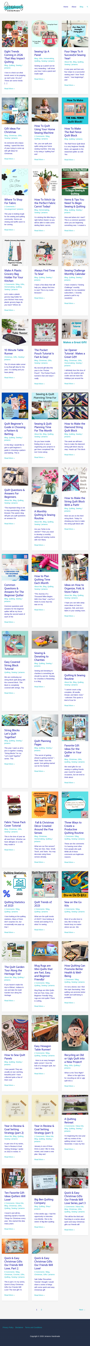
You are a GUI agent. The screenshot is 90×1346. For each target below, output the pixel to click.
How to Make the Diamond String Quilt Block (74, 427)
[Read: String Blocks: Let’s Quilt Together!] (15, 720)
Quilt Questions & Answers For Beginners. (14, 493)
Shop (48, 1206)
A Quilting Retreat (70, 1121)
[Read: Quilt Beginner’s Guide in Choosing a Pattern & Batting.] (15, 406)
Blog (81, 7)
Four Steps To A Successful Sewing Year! (75, 55)
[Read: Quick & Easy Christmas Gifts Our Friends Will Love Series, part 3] (75, 1178)
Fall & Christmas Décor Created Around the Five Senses (44, 827)
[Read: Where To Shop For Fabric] (15, 182)
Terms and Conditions (33, 1327)
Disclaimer (19, 1327)
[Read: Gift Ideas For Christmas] (15, 111)
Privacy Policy (8, 1327)
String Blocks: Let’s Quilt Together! (12, 733)
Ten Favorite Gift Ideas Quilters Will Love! (14, 1196)
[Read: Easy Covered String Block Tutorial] (15, 644)
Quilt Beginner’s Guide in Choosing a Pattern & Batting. (14, 429)
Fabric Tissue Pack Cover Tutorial (15, 824)
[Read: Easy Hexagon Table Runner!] (45, 1028)
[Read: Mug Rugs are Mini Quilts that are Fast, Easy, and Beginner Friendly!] (45, 951)
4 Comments (69, 1126)
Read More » (9, 88)
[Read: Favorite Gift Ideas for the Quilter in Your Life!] (75, 728)
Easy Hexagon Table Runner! (42, 1048)
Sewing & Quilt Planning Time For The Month (43, 427)
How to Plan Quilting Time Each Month (42, 579)
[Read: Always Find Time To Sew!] (45, 253)
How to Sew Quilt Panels (14, 1057)
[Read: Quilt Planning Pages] (45, 725)
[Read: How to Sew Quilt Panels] (15, 1033)
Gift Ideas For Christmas (12, 130)
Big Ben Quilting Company (43, 1201)
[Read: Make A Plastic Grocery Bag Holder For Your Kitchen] (15, 253)
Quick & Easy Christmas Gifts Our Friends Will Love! (43, 1263)
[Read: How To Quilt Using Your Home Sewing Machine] (45, 109)
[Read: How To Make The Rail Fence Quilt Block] (75, 111)
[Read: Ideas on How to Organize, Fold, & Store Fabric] (75, 567)
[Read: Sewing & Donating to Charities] (45, 640)
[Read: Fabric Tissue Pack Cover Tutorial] (15, 804)
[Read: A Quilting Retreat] (75, 1105)
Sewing (18, 65)
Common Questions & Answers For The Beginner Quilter (14, 590)
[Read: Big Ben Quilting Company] (45, 1182)
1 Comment (69, 836)
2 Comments (39, 136)
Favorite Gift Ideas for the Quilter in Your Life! (72, 750)
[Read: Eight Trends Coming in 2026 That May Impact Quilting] (15, 34)
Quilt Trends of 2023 (43, 904)
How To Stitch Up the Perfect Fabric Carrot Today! (45, 203)
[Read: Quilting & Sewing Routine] (75, 651)
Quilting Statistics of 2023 (14, 904)
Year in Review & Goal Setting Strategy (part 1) (44, 1129)
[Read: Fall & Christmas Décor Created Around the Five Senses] (45, 805)
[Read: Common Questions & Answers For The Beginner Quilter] (15, 567)
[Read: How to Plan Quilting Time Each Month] (45, 563)
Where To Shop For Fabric (13, 201)
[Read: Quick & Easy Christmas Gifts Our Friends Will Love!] (45, 1246)
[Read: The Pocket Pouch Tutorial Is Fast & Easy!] (45, 332)
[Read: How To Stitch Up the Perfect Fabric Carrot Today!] (45, 182)
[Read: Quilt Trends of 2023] (45, 884)
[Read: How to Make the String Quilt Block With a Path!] (75, 480)
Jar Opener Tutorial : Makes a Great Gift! (74, 353)
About (74, 7)
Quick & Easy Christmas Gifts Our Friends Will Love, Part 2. (13, 1263)
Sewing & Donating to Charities (41, 656)
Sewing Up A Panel (41, 53)
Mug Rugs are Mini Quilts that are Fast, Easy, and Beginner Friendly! (43, 972)
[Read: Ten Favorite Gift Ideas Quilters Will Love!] (15, 1178)
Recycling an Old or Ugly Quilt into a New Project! (74, 1058)
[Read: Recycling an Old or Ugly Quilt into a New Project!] (75, 1033)
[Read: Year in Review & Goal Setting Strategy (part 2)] (15, 1108)
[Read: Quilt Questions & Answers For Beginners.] (15, 476)
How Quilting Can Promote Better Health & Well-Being (74, 970)
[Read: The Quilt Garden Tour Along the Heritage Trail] (15, 952)
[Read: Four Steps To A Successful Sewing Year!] (75, 34)
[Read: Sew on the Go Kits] (75, 884)
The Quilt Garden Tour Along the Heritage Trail (14, 970)
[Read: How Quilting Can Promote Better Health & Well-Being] (75, 951)
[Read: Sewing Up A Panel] (45, 34)
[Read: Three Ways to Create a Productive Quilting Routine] (75, 805)
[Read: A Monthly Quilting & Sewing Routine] (45, 487)
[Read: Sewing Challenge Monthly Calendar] (75, 253)
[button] (87, 7)
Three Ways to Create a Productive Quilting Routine (74, 827)
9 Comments (9, 1272)
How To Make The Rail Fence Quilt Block (73, 132)
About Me (68, 62)
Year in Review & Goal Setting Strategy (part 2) (14, 1129)
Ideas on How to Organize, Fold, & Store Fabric (74, 588)
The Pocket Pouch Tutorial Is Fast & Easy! (44, 353)
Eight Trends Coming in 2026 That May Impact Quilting (14, 56)
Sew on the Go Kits (73, 904)
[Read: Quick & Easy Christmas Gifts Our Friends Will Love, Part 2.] (15, 1246)
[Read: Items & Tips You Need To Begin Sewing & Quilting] (75, 182)
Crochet (16, 1274)
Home (65, 7)
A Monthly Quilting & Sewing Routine (44, 514)
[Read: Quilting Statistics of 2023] (15, 884)
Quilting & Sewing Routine (74, 677)
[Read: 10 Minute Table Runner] (15, 332)
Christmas (13, 136)
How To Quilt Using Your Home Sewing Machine (44, 129)
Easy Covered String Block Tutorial (12, 665)
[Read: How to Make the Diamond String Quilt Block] (75, 406)
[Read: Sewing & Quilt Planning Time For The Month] (45, 406)
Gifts (41, 58)
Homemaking (49, 58)
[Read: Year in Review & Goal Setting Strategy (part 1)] (45, 1108)
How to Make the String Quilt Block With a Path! (74, 501)
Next (82, 1310)
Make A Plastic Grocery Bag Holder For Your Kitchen (13, 275)
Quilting (12, 65)
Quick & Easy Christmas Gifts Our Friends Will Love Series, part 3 (75, 1198)
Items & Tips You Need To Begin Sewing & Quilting (74, 203)
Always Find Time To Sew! (44, 272)
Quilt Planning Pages (42, 743)
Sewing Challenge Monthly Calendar (74, 272)
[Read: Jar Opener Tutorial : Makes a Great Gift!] (75, 332)
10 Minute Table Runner (13, 352)
